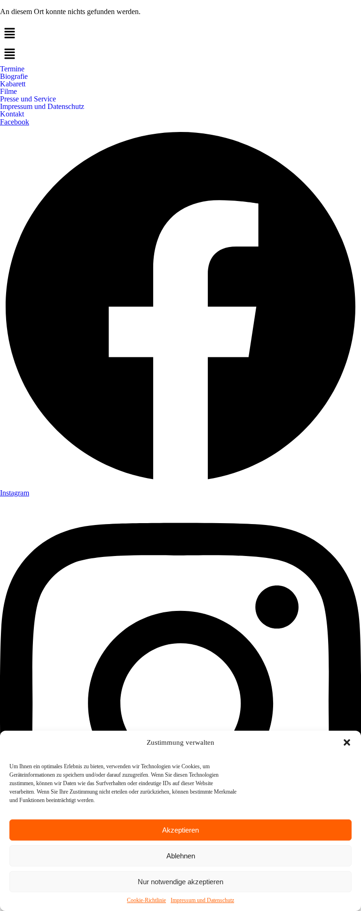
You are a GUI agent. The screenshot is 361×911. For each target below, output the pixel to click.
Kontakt (12, 114)
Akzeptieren (180, 830)
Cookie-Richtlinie (146, 900)
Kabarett (12, 84)
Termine (12, 69)
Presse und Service (28, 99)
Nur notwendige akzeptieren (180, 882)
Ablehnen (180, 856)
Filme (8, 91)
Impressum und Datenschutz (202, 900)
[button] (347, 742)
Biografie (14, 76)
